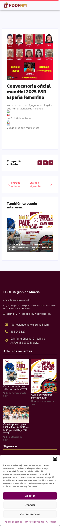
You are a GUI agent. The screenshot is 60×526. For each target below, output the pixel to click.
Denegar (30, 505)
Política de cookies (13, 522)
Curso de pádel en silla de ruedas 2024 (18, 247)
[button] (55, 459)
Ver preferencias (30, 514)
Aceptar (30, 495)
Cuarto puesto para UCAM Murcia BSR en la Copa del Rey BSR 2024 (15, 429)
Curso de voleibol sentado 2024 (41, 247)
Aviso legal (51, 522)
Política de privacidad (34, 522)
